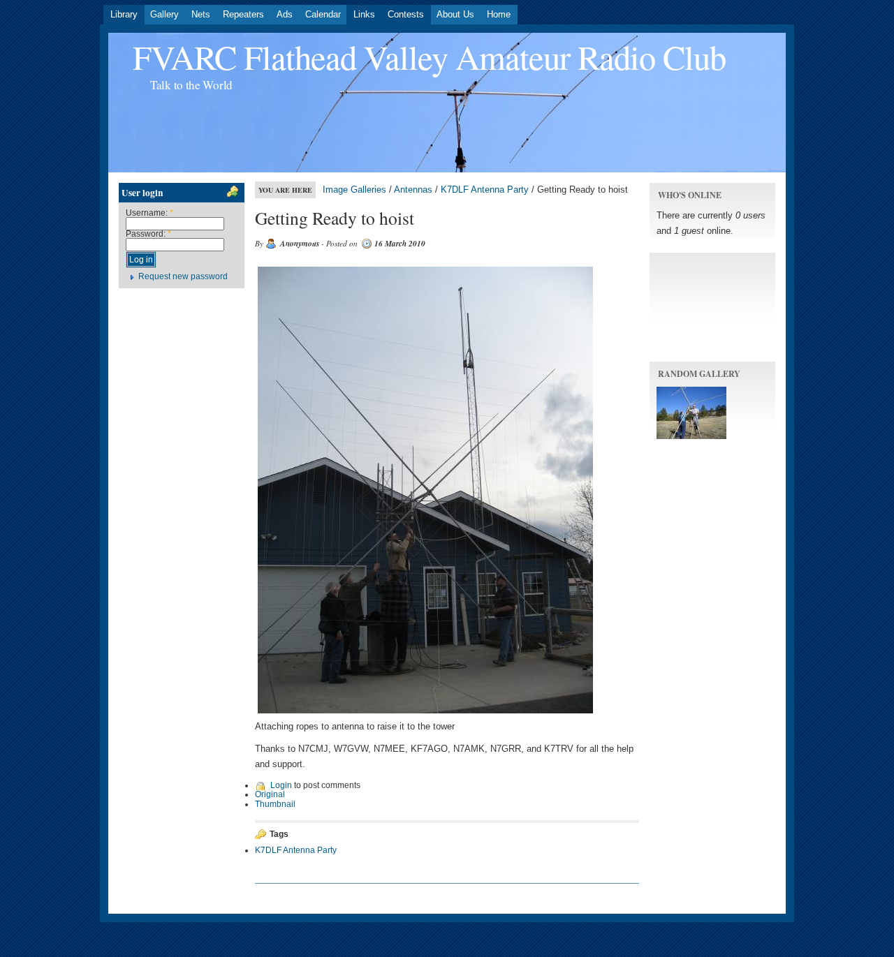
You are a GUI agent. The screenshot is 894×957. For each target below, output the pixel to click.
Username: (149, 213)
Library (124, 14)
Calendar (323, 14)
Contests (406, 14)
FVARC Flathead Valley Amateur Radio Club (429, 57)
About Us (455, 14)
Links (364, 14)
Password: (148, 234)
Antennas (413, 189)
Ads (285, 14)
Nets (200, 14)
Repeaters (243, 14)
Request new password (183, 276)
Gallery (164, 14)
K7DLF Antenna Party (485, 189)
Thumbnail (275, 804)
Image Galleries (354, 189)
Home (499, 14)
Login (281, 785)
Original (270, 794)
